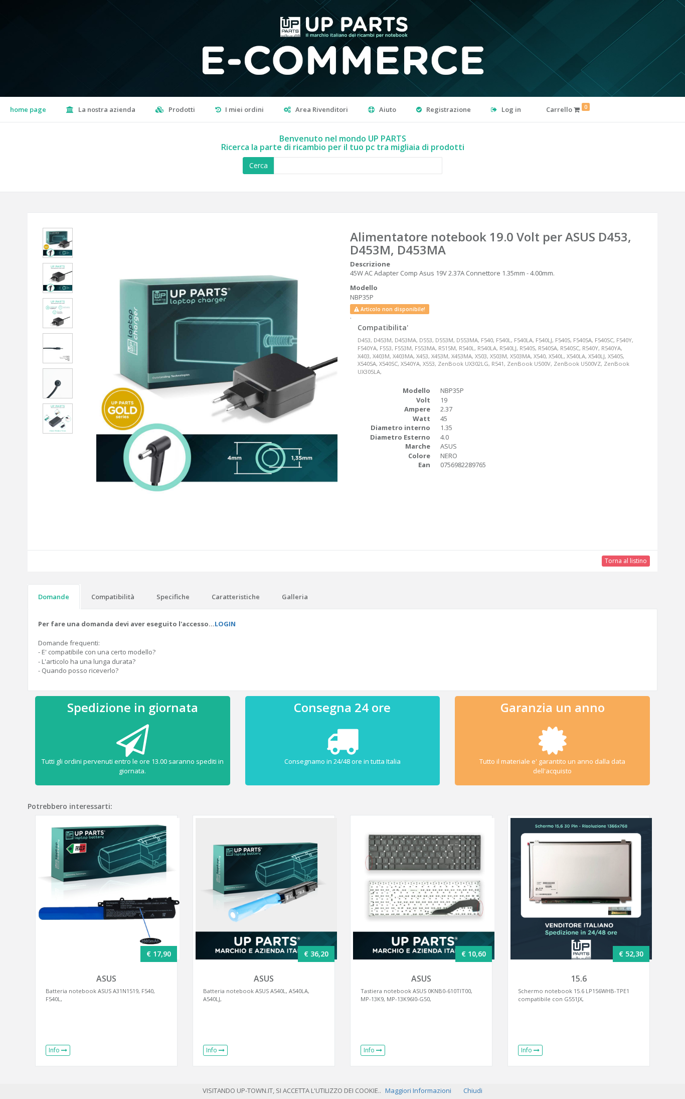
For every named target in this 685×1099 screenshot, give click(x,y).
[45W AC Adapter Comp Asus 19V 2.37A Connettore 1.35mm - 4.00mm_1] (58, 244)
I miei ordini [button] (244, 109)
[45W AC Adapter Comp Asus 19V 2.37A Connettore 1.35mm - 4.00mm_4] (58, 350)
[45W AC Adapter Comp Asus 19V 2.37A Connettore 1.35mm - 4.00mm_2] (58, 280)
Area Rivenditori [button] (321, 109)
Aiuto (387, 109)
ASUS (106, 978)
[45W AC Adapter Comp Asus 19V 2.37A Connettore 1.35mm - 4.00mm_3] (58, 315)
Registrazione (448, 109)
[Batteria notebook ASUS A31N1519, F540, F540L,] (106, 888)
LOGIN (225, 623)
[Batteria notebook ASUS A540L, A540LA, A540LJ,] (263, 888)
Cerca (258, 165)
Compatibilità (112, 596)
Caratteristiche (236, 596)
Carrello (566, 108)
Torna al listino (626, 561)
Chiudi (472, 1090)
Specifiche (173, 596)
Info (55, 1050)
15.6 (579, 978)
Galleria (295, 596)
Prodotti (181, 109)
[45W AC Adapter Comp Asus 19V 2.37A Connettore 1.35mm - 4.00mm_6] (58, 420)
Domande (53, 596)
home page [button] (28, 109)
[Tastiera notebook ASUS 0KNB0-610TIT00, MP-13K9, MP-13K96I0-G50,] (421, 888)
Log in (510, 109)
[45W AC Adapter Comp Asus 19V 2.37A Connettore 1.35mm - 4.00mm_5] (58, 385)
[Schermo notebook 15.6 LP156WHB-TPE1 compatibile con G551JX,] (578, 888)
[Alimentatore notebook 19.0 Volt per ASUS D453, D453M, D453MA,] (214, 376)
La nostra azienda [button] (106, 109)
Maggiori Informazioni (418, 1090)
